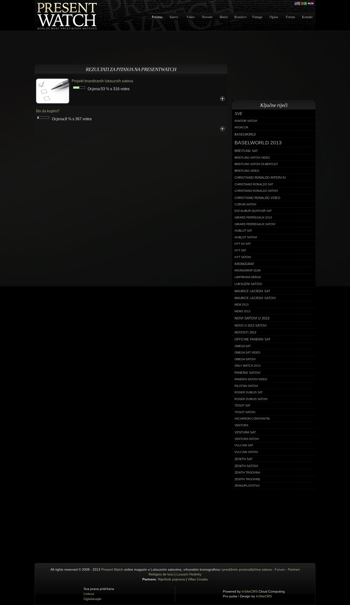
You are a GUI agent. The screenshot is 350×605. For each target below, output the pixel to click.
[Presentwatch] (297, 3)
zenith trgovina (247, 472)
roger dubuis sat (249, 392)
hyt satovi (243, 257)
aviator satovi (246, 121)
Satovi (174, 17)
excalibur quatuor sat (253, 211)
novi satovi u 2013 (252, 318)
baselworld (245, 134)
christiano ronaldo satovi (256, 191)
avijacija (241, 127)
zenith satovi (246, 466)
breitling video (247, 170)
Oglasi (274, 17)
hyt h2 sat (243, 243)
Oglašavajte (92, 599)
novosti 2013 (245, 332)
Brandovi (240, 17)
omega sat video (247, 352)
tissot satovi (245, 412)
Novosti (207, 17)
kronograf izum (247, 270)
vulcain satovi (246, 452)
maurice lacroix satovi (255, 298)
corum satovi (245, 204)
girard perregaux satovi (255, 224)
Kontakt (307, 17)
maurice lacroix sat (252, 291)
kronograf (244, 264)
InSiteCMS (250, 591)
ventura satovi (247, 439)
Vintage (257, 17)
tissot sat (242, 405)
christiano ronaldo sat (254, 184)
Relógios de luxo (161, 574)
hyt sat (240, 250)
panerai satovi (247, 373)
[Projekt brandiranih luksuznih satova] (52, 91)
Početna (157, 17)
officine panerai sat (252, 339)
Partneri (294, 569)
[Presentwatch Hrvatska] (311, 3)
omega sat (243, 346)
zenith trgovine (247, 479)
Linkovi (89, 594)
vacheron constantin (252, 418)
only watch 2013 (247, 365)
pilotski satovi (246, 386)
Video (190, 17)
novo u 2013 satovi (251, 325)
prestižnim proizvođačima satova (247, 569)
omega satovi (245, 359)
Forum (290, 17)
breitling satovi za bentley (256, 164)
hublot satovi (246, 237)
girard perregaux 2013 (253, 217)
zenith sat (244, 459)
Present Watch (112, 569)
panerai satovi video (251, 379)
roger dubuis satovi (251, 399)
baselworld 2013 (258, 143)
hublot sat (243, 230)
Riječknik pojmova (171, 579)
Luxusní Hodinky (188, 574)
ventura (241, 425)
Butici (224, 17)
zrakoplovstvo (247, 485)
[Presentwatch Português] (304, 3)
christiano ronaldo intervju (260, 177)
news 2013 (242, 311)
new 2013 (242, 304)
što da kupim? (48, 111)
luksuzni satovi (248, 284)
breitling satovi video (252, 157)
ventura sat (245, 432)
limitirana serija (248, 277)
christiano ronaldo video (257, 198)
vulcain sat (244, 445)
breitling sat (246, 151)
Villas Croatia (198, 579)
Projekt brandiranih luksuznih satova (102, 81)
